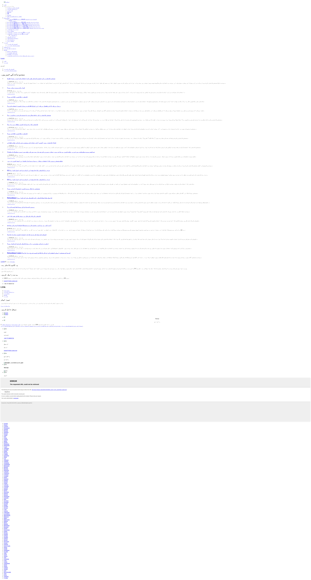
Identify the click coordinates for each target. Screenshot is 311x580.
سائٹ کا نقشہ (6, 324)
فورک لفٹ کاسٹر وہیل (8, 326)
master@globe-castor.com (10, 281)
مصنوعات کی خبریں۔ (13, 45)
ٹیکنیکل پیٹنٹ (12, 51)
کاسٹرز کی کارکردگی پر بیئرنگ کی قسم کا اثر (24, 216)
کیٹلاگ (9, 12)
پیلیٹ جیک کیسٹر (12, 38)
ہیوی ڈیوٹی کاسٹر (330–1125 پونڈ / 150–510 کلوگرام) (23, 26)
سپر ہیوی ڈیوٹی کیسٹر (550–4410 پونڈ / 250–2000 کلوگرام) (25, 28)
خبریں (6, 42)
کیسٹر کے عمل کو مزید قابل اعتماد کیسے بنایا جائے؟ (26, 234)
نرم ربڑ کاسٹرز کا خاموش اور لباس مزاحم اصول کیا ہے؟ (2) (28, 170)
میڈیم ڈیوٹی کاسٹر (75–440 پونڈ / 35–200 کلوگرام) (23, 23)
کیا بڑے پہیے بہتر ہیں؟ (16, 88)
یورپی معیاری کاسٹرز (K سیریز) (17, 34)
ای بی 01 (13, 20)
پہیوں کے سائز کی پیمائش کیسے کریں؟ (21, 207)
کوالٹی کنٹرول (12, 52)
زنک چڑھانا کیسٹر (55, 326)
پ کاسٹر (17, 326)
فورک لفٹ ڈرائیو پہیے (41, 326)
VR (8, 13)
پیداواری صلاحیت (12, 54)
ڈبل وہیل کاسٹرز (12, 29)
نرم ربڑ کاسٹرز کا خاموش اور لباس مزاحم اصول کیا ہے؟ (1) (28, 179)
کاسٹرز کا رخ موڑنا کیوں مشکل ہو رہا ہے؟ (22, 124)
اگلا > (13, 261)
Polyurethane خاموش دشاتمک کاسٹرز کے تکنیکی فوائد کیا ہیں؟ (29, 198)
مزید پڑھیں (11, 84)
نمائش (9, 15)
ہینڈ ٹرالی (11, 39)
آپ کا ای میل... (5, 306)
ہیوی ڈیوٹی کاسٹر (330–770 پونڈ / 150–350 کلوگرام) (23, 25)
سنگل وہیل (10, 31)
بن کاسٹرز (13, 35)
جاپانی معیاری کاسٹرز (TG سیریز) (18, 32)
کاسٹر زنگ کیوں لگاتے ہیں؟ (17, 97)
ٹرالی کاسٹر (11, 36)
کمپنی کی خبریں (12, 44)
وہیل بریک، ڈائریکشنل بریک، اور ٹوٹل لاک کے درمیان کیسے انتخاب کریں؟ (34, 106)
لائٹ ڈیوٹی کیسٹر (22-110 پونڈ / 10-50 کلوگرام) (22, 19)
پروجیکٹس (7, 47)
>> (11, 261)
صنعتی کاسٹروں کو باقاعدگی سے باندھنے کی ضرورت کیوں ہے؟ (29, 115)
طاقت (5, 50)
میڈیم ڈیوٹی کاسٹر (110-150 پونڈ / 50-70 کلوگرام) (23, 22)
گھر (5, 4)
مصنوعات (7, 18)
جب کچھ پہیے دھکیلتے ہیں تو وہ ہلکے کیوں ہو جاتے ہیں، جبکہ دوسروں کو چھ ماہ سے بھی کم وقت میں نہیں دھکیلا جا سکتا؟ (51, 152)
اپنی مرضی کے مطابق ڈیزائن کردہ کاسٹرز (20, 55)
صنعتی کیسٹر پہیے (27, 326)
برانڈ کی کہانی (12, 9)
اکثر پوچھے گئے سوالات (14, 16)
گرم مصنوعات (16, 324)
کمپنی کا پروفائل (13, 7)
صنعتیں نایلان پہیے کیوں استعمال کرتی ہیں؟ (23, 189)
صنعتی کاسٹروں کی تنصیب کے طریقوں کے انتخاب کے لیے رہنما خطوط (31, 78)
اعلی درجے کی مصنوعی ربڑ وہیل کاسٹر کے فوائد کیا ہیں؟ (28, 244)
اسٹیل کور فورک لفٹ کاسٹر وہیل (72, 326)
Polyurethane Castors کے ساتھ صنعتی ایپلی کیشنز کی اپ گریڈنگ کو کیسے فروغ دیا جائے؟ (38, 253)
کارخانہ (10, 10)
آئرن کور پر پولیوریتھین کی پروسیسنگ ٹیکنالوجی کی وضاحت (29, 225)
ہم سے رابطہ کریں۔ (10, 48)
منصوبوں (7, 293)
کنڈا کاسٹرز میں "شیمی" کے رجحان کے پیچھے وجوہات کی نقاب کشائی (31, 143)
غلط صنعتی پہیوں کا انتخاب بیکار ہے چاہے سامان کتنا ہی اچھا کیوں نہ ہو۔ (35, 161)
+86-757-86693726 (9, 338)
